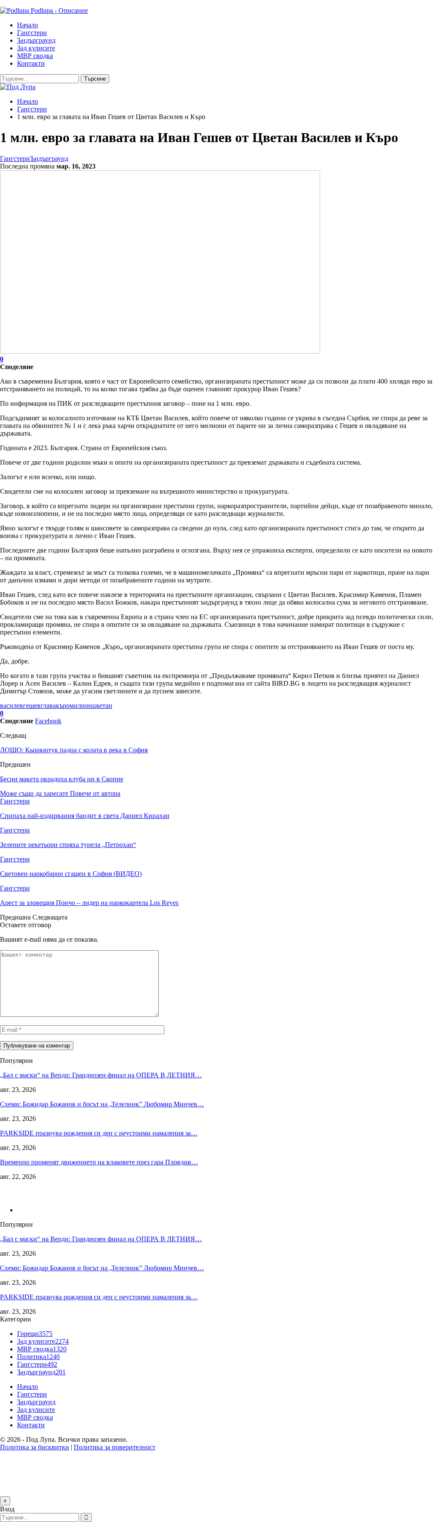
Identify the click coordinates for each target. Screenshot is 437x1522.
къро (63, 705)
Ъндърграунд (36, 40)
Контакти (31, 63)
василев (11, 705)
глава (48, 705)
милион (81, 705)
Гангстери (32, 32)
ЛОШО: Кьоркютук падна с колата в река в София (74, 750)
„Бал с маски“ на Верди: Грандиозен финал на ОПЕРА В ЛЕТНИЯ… (101, 1075)
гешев (32, 705)
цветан (102, 705)
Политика (38, 1356)
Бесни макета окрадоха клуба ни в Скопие (61, 779)
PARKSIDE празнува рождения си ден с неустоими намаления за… (99, 1133)
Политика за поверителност (114, 1447)
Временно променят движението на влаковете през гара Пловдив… (99, 1162)
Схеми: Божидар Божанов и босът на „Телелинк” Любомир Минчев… (102, 1104)
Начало (27, 25)
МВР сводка (35, 55)
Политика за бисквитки (34, 1447)
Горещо (34, 1333)
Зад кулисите (36, 48)
